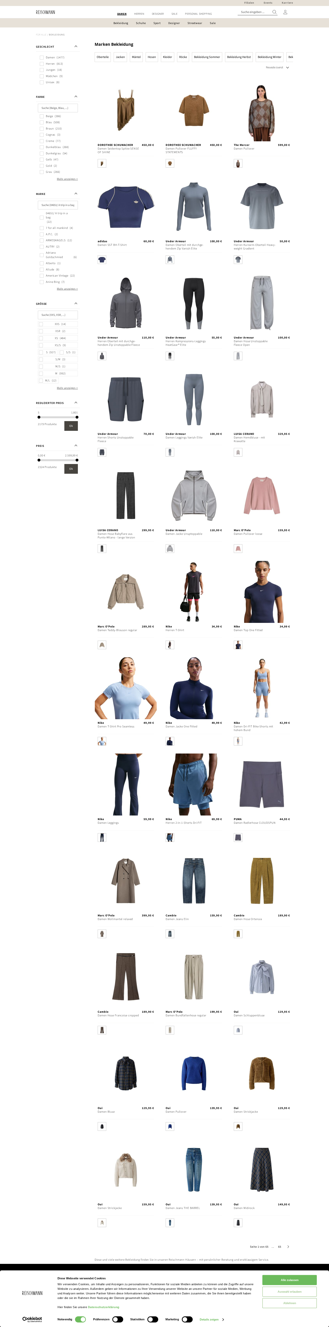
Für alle (41, 34)
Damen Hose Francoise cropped (118, 1015)
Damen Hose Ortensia (248, 919)
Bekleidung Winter (269, 57)
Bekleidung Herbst (239, 57)
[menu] (164, 14)
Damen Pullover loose (248, 534)
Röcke (183, 57)
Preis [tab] (40, 446)
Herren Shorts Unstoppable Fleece (116, 439)
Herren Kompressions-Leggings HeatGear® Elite (186, 343)
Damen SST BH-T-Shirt (112, 245)
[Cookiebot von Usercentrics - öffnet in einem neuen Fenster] (32, 1319)
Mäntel (136, 57)
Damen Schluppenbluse (249, 1015)
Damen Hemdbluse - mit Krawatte (249, 439)
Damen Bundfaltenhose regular (186, 1015)
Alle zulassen (290, 1280)
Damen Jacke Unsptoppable (184, 534)
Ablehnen (289, 1303)
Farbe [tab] (40, 97)
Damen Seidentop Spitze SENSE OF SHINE (118, 150)
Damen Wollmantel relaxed (115, 919)
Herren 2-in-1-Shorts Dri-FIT (184, 823)
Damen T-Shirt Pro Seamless (116, 727)
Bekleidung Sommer (207, 57)
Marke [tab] (40, 194)
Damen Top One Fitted (248, 630)
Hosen (152, 57)
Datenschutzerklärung (103, 1307)
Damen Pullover (244, 149)
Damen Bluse (106, 1112)
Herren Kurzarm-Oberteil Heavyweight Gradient (255, 247)
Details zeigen (209, 1319)
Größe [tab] (41, 304)
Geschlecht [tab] (45, 47)
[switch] (117, 1320)
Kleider (167, 57)
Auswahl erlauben (290, 1291)
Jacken (120, 57)
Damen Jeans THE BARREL (183, 1208)
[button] (273, 1247)
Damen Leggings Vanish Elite (184, 438)
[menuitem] (121, 14)
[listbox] (126, 164)
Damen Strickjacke (246, 1112)
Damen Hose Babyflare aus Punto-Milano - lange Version (116, 536)
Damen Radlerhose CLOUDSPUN (255, 823)
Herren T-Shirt (175, 630)
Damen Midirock (244, 1208)
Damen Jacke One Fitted (181, 727)
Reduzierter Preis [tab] (50, 403)
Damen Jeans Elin (177, 919)
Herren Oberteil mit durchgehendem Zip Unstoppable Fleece (119, 343)
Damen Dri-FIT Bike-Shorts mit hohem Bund (253, 728)
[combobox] (258, 12)
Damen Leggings (108, 823)
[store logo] (44, 12)
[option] (102, 163)
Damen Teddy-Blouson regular (117, 630)
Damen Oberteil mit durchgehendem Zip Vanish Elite (184, 247)
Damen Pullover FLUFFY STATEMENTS (181, 150)
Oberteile (103, 57)
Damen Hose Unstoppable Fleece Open (251, 343)
